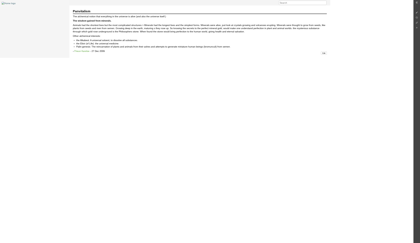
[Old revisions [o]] (416, 18)
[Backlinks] (416, 23)
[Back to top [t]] (416, 28)
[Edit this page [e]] (416, 13)
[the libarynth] (9, 3)
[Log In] (416, 3)
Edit (323, 53)
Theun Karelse (81, 51)
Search (324, 3)
